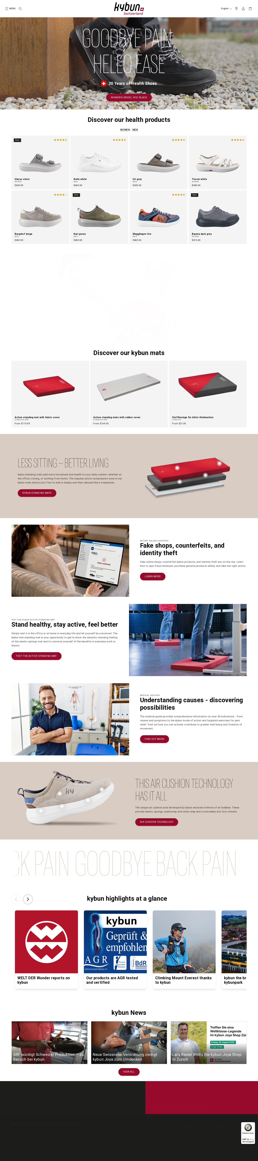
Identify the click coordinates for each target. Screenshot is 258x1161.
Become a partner (90, 1094)
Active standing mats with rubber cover (116, 417)
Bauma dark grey (202, 234)
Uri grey (137, 179)
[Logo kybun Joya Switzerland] (231, 1126)
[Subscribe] (203, 1108)
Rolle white (80, 179)
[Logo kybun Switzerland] (168, 1126)
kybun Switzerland (26, 1157)
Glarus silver (22, 179)
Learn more (153, 576)
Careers (74, 1094)
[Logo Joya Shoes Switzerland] (185, 1126)
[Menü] (253, 1124)
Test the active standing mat (36, 656)
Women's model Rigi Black (129, 97)
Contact (46, 1094)
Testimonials (60, 1094)
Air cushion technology (156, 821)
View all (129, 1071)
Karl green (80, 234)
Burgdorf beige (23, 234)
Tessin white (199, 179)
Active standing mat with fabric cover (37, 417)
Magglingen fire (142, 234)
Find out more (154, 739)
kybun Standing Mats (37, 492)
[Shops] (236, 8)
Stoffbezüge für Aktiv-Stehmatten (192, 417)
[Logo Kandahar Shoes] (203, 1126)
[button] (6, 8)
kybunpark (108, 1094)
